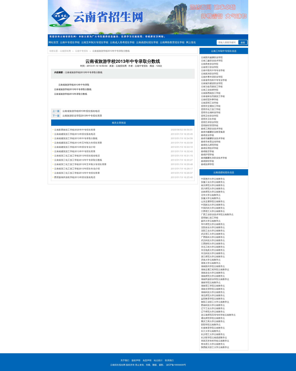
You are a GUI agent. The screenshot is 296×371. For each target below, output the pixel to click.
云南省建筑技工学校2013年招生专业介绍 (74, 146)
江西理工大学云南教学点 (213, 211)
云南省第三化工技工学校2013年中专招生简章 (77, 172)
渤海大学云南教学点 (210, 262)
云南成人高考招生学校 (122, 42)
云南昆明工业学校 (209, 102)
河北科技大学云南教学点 (213, 253)
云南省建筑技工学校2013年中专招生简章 (74, 151)
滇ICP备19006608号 (176, 364)
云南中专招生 (81, 50)
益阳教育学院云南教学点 (213, 298)
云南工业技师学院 (209, 89)
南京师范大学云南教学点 (213, 185)
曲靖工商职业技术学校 (212, 128)
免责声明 (147, 360)
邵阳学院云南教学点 (210, 324)
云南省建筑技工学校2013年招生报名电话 (74, 133)
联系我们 (169, 360)
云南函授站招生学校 (147, 42)
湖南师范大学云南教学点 (213, 275)
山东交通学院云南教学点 (213, 201)
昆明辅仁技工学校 (209, 217)
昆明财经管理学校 (209, 125)
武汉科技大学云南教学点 (213, 240)
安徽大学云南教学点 (210, 198)
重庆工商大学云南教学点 (213, 321)
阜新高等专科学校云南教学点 (215, 340)
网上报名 (191, 42)
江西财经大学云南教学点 (213, 243)
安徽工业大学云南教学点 (213, 181)
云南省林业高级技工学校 (213, 96)
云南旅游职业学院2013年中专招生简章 (82, 115)
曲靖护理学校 (207, 154)
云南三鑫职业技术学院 (212, 60)
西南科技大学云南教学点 (213, 305)
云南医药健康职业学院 (212, 57)
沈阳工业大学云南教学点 (213, 230)
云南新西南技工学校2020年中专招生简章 (74, 129)
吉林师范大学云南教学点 (213, 191)
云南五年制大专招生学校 (94, 42)
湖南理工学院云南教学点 (213, 285)
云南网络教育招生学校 (172, 42)
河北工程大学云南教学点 (213, 246)
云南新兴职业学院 (209, 73)
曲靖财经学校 (207, 160)
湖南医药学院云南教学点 (213, 266)
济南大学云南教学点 (210, 259)
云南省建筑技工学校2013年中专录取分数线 (76, 138)
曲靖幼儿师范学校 (209, 144)
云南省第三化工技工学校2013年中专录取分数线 (78, 159)
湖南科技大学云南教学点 (213, 292)
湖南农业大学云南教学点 (213, 272)
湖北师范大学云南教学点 (213, 295)
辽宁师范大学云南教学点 (213, 311)
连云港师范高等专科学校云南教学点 (218, 314)
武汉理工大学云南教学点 (213, 233)
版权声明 (136, 360)
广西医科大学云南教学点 (213, 236)
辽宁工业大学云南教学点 (213, 308)
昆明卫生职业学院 (209, 115)
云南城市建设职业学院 (212, 83)
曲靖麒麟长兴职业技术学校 (214, 157)
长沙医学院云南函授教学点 (214, 337)
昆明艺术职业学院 (209, 122)
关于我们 (125, 360)
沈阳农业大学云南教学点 (213, 227)
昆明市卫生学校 (208, 118)
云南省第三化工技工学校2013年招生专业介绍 (77, 168)
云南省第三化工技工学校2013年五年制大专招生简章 (80, 164)
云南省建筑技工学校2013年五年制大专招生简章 (78, 142)
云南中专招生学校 (70, 42)
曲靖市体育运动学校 (210, 141)
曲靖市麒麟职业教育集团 (213, 131)
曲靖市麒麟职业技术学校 (213, 138)
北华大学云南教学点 (210, 194)
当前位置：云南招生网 (60, 50)
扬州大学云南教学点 (210, 220)
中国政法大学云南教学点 (213, 204)
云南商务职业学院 (209, 63)
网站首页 (53, 42)
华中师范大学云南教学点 (213, 224)
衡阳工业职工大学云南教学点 (215, 301)
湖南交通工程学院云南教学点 (215, 269)
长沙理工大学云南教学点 (213, 334)
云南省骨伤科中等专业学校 (214, 79)
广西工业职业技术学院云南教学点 (217, 214)
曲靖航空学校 (207, 151)
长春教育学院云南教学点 (213, 327)
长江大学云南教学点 (210, 330)
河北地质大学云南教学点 (213, 249)
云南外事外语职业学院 (212, 76)
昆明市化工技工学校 (210, 109)
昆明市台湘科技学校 (210, 112)
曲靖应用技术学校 (209, 147)
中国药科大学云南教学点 (213, 207)
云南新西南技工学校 (210, 92)
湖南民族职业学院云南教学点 (215, 279)
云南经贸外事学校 (209, 99)
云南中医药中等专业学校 (213, 70)
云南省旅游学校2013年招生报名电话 (81, 110)
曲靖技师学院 (207, 164)
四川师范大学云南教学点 (213, 188)
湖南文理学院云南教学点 (213, 288)
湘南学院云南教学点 (210, 282)
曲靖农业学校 (207, 135)
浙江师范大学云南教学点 (213, 256)
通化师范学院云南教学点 (213, 317)
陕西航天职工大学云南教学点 (215, 347)
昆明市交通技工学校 (210, 105)
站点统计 (158, 360)
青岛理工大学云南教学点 (213, 343)
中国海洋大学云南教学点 (213, 178)
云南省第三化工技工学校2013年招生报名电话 (77, 155)
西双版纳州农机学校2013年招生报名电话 (74, 177)
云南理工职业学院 (209, 66)
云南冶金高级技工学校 (212, 86)
